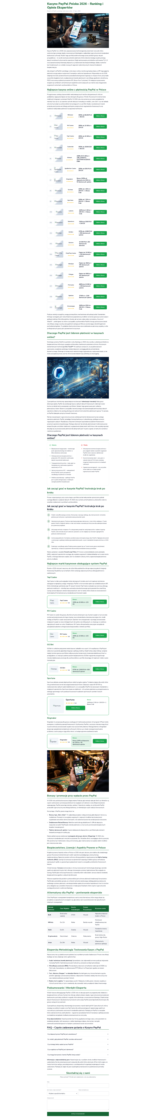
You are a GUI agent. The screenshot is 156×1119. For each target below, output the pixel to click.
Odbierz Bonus (100, 116)
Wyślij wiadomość (78, 1114)
